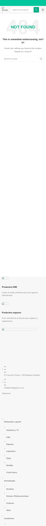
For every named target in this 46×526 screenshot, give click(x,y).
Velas (8, 510)
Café (8, 437)
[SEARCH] (36, 9)
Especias (10, 444)
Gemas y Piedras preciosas (17, 496)
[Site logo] (5, 10)
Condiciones (9, 518)
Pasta (8, 458)
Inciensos (10, 503)
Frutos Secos (11, 472)
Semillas (9, 465)
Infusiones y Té (12, 430)
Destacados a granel (12, 422)
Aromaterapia (9, 481)
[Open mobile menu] (42, 9)
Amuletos (10, 489)
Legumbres (10, 451)
